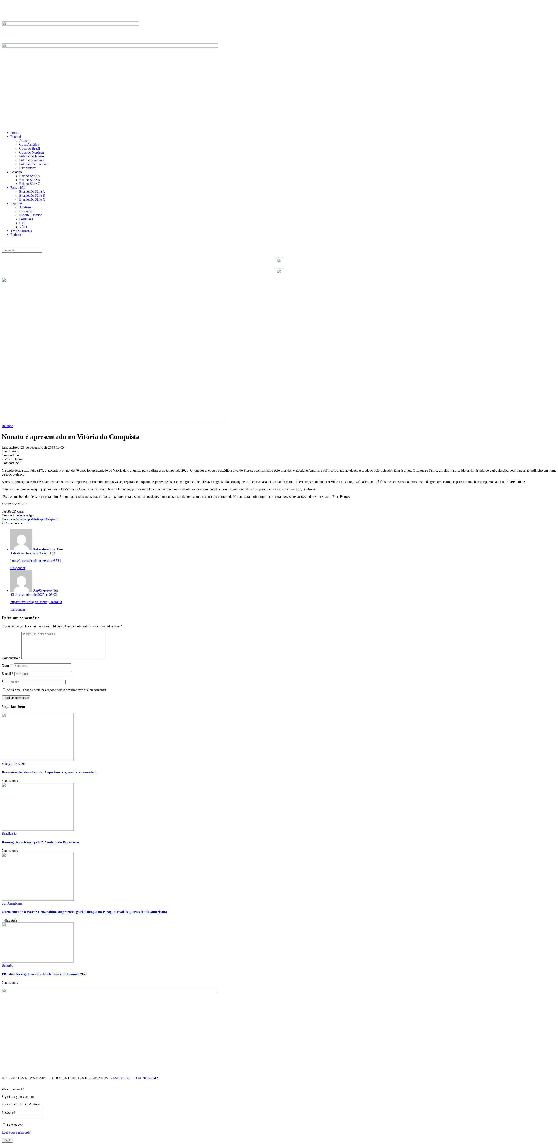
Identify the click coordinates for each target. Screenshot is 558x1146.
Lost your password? (16, 1132)
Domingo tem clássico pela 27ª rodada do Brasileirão (40, 842)
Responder (17, 568)
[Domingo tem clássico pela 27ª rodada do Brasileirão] (38, 829)
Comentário (11, 658)
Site (4, 682)
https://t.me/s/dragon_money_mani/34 (36, 602)
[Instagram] (30, 11)
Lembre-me (14, 1125)
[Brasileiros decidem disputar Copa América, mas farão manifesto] (38, 760)
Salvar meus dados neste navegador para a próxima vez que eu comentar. (57, 690)
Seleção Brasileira (14, 764)
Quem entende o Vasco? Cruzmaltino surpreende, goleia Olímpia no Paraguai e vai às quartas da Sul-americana (84, 912)
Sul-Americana (12, 903)
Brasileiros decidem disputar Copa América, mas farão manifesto (49, 772)
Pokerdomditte (44, 549)
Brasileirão (9, 833)
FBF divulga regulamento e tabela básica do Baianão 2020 (44, 974)
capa (20, 511)
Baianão (7, 426)
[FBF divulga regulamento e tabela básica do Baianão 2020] (38, 961)
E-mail (8, 673)
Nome (7, 665)
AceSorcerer (42, 590)
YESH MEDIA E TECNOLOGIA (135, 1078)
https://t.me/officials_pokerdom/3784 (35, 560)
